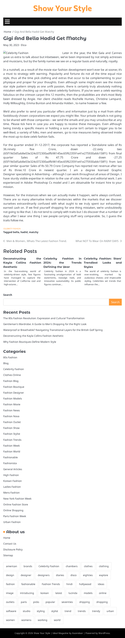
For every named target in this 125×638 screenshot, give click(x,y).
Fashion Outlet (12, 422)
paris (24, 602)
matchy (33, 232)
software (11, 611)
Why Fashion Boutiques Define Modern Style (29, 342)
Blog (6, 363)
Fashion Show (11, 428)
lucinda (73, 593)
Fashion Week (11, 445)
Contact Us (9, 543)
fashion (10, 584)
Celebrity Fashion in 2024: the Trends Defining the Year (62, 263)
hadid (24, 232)
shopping (102, 602)
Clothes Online (12, 375)
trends (82, 611)
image (10, 593)
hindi (69, 584)
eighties (88, 575)
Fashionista (10, 463)
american (11, 566)
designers (43, 575)
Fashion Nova (11, 416)
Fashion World (11, 451)
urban (110, 611)
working (42, 620)
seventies (67, 602)
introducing (27, 593)
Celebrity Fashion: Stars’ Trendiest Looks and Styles (103, 263)
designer (26, 575)
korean (45, 593)
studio (26, 611)
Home (6, 538)
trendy (96, 611)
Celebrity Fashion (12, 228)
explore (103, 575)
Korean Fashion (12, 481)
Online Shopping (13, 510)
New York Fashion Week (17, 498)
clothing (104, 566)
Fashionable (10, 457)
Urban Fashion (12, 522)
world (57, 620)
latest (58, 593)
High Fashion (11, 475)
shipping (84, 602)
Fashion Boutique (13, 387)
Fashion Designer (13, 392)
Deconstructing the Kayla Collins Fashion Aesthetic (22, 263)
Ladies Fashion (12, 486)
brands (28, 566)
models (88, 593)
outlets (10, 602)
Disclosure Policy (13, 549)
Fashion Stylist (11, 434)
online (102, 593)
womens (26, 620)
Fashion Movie (11, 404)
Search (7, 295)
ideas (101, 584)
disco (73, 575)
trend (68, 611)
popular (50, 602)
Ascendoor (77, 633)
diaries (60, 575)
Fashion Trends (12, 440)
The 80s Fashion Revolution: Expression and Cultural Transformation (44, 318)
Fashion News (11, 410)
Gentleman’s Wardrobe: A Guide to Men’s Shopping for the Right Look (44, 324)
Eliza (23, 45)
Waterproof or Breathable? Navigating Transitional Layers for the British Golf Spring (53, 330)
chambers (71, 566)
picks (36, 602)
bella (16, 232)
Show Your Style (62, 8)
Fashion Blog (11, 381)
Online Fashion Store (15, 504)
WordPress (104, 633)
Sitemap (8, 555)
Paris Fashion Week (14, 516)
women (10, 620)
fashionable (28, 584)
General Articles (12, 469)
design (10, 575)
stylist (54, 611)
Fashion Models (12, 398)
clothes (88, 566)
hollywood (85, 584)
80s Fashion (10, 357)
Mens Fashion (11, 492)
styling (41, 611)
